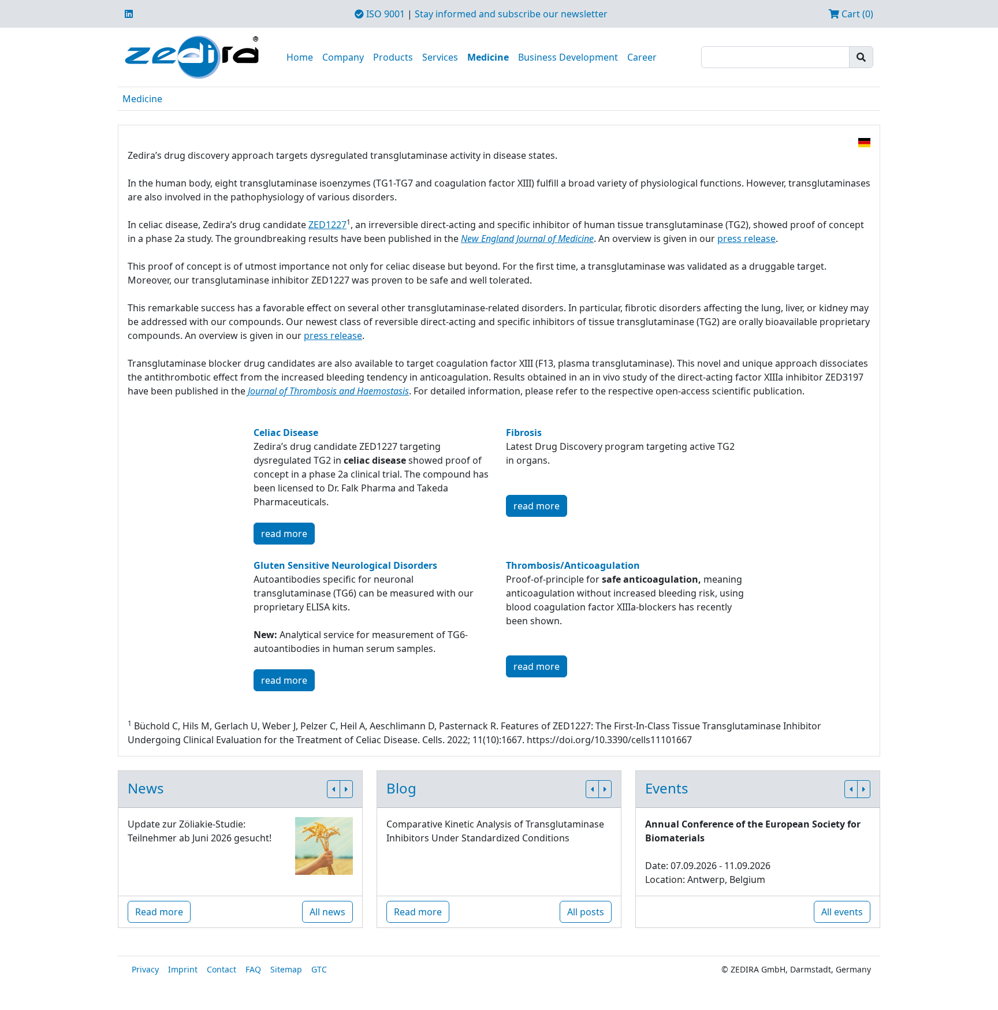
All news (327, 911)
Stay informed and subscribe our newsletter (511, 14)
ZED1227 (327, 224)
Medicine (488, 57)
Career (642, 57)
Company (343, 57)
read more (284, 533)
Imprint (183, 969)
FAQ (253, 969)
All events (842, 911)
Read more (159, 911)
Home (299, 57)
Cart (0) (856, 14)
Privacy (145, 969)
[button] (333, 789)
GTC (319, 969)
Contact (221, 969)
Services (440, 57)
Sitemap (286, 969)
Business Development (568, 57)
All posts (585, 911)
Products (393, 57)
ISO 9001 (384, 14)
